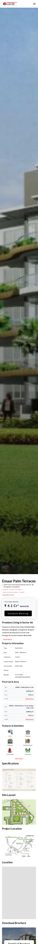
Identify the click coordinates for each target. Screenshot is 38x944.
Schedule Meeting (18, 613)
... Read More (7, 639)
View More (19, 759)
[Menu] (34, 3)
